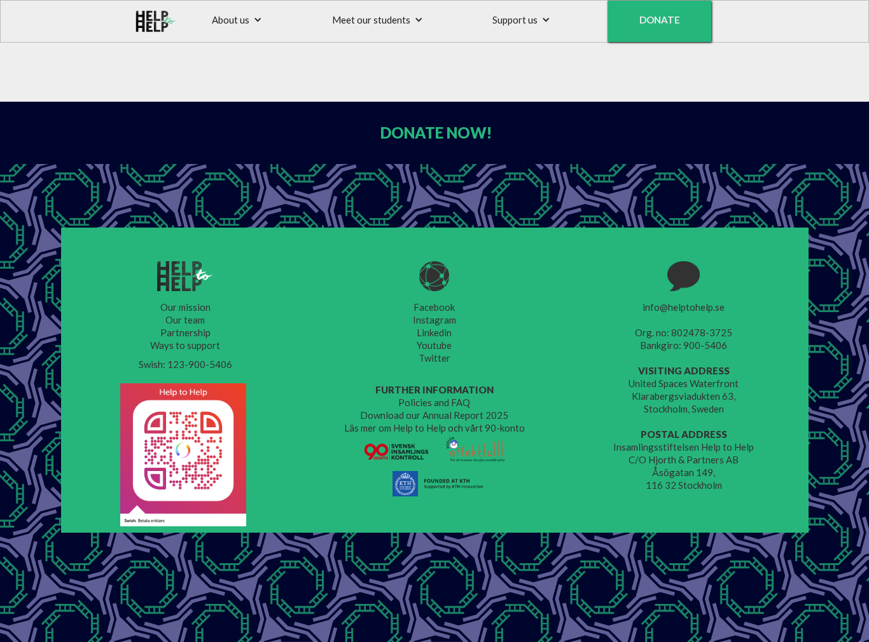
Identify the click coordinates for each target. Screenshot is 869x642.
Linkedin (434, 332)
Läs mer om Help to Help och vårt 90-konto (434, 428)
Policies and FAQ (434, 402)
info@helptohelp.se (684, 307)
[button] (237, 20)
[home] (156, 21)
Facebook (434, 307)
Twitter (434, 358)
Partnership (185, 332)
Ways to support (185, 345)
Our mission (185, 307)
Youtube (434, 345)
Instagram (434, 319)
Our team (185, 319)
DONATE (659, 19)
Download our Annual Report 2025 (434, 415)
